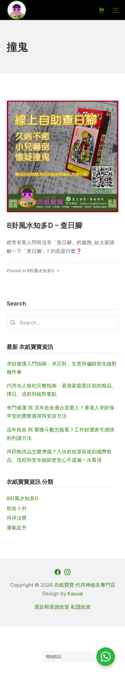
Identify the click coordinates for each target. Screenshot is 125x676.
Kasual (75, 593)
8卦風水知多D (40, 270)
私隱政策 (81, 607)
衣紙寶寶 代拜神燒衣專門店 (84, 585)
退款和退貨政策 (51, 607)
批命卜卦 (17, 508)
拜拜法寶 (17, 518)
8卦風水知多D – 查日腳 (44, 225)
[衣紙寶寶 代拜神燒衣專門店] (17, 10)
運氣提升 (17, 527)
